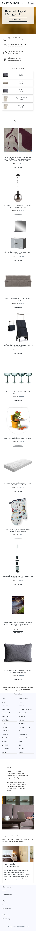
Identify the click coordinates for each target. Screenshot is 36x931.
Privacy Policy (7, 908)
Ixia (20, 730)
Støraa (4, 752)
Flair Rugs (22, 716)
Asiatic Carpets (23, 698)
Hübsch (21, 720)
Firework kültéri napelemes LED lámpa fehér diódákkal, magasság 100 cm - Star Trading (18, 624)
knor (3, 702)
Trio (20, 745)
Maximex (21, 748)
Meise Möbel (6, 713)
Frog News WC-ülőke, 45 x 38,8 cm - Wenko (18, 438)
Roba (3, 698)
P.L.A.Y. (4, 723)
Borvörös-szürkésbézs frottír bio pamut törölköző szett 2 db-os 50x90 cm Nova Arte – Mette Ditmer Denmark (18, 159)
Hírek (4, 891)
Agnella (4, 727)
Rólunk (5, 915)
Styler (21, 741)
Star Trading (5, 730)
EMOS (21, 752)
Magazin (5, 901)
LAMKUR (5, 745)
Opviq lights (5, 748)
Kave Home (5, 709)
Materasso (22, 706)
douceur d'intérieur (24, 738)
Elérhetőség (6, 919)
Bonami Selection (24, 727)
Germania (5, 734)
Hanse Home (23, 734)
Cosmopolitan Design (25, 709)
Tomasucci (22, 723)
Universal (5, 706)
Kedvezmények (7, 894)
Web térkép (6, 905)
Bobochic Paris (23, 713)
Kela (20, 702)
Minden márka (7, 887)
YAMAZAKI (5, 720)
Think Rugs (5, 738)
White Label (5, 716)
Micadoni (5, 741)
